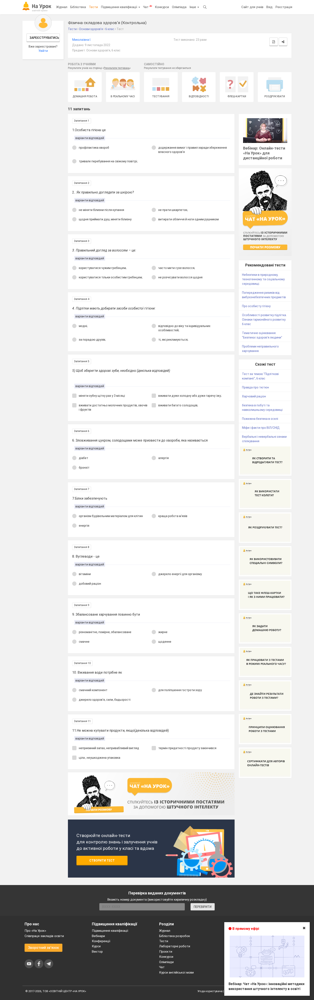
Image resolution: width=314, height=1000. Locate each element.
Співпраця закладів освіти (44, 936)
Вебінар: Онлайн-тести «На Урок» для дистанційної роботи (264, 153)
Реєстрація (284, 7)
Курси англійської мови (176, 972)
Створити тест (102, 860)
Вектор (97, 951)
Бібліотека (78, 7)
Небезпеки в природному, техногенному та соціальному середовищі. (263, 279)
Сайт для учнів (252, 7)
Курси (96, 946)
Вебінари (98, 936)
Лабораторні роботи (174, 946)
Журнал (61, 7)
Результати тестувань (116, 68)
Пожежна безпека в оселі (260, 418)
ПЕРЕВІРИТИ (202, 906)
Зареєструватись (44, 37)
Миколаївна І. (81, 39)
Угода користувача (209, 991)
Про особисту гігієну (256, 306)
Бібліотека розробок (174, 936)
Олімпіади (166, 962)
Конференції (101, 941)
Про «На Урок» (35, 931)
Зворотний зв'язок (43, 948)
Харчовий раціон (254, 396)
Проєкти (165, 951)
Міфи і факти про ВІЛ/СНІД (261, 427)
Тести (93, 7)
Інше (193, 7)
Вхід (269, 7)
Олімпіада (179, 7)
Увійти (43, 50)
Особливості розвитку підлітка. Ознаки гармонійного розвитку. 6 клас (264, 319)
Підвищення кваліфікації (119, 7)
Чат (147, 7)
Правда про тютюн (255, 387)
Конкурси (162, 7)
